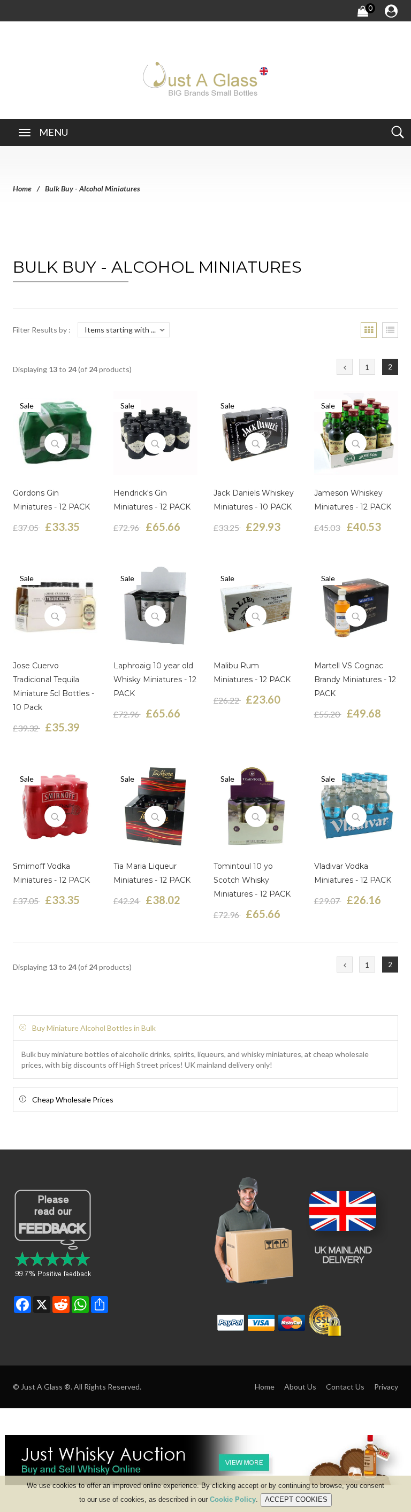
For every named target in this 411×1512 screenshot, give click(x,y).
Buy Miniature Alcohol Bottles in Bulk (94, 1028)
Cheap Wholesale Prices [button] (72, 1100)
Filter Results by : (42, 329)
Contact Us (345, 1386)
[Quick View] (55, 443)
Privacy (386, 1386)
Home (22, 188)
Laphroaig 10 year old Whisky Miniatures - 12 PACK (154, 679)
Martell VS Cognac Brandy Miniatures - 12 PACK (355, 679)
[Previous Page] (345, 367)
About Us (300, 1386)
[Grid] (369, 330)
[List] (390, 330)
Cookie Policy (233, 1499)
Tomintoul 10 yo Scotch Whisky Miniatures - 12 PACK (252, 880)
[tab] (205, 1028)
